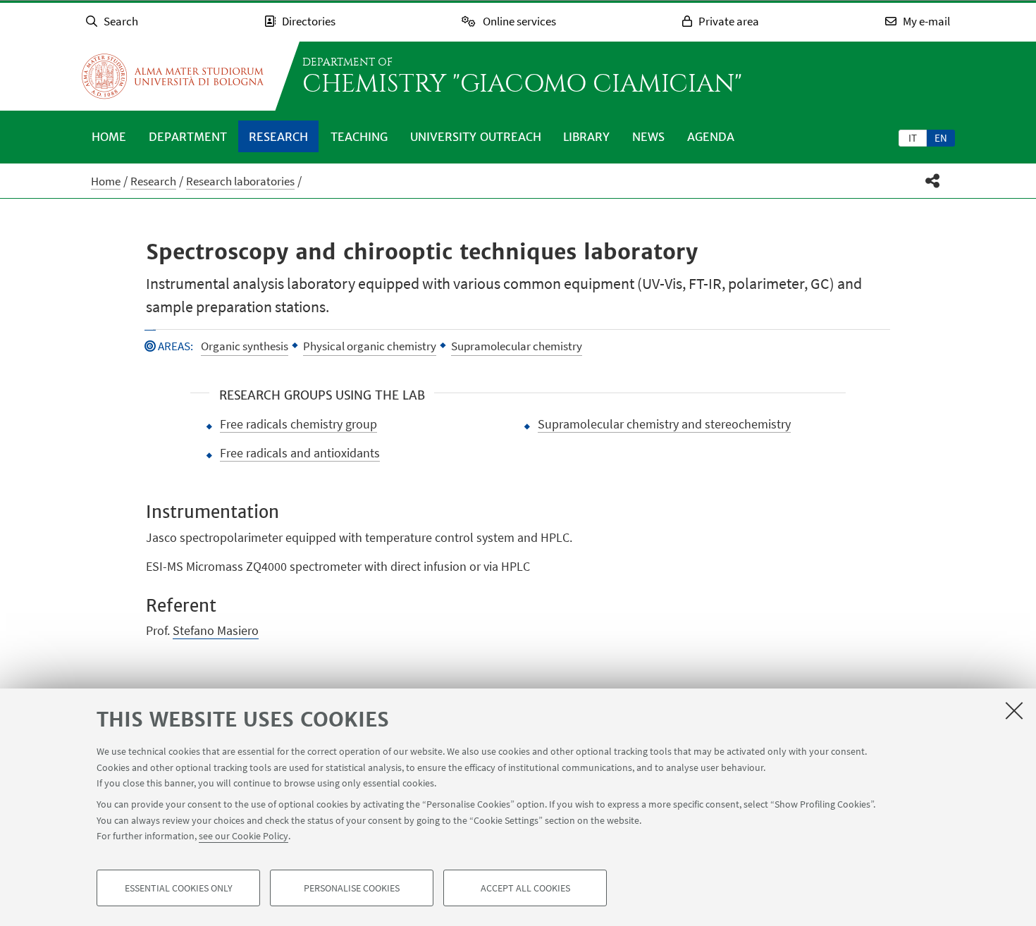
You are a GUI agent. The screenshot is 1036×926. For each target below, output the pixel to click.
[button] (932, 180)
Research (278, 137)
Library (586, 137)
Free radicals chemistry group (298, 424)
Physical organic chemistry (369, 346)
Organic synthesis (244, 346)
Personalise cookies (352, 888)
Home (109, 137)
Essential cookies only (179, 888)
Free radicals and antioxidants (300, 453)
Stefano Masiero (216, 630)
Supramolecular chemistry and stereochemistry (664, 424)
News (648, 137)
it (912, 137)
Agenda (710, 137)
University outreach (475, 137)
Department (188, 137)
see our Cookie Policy (243, 835)
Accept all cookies (525, 888)
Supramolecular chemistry (516, 346)
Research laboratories (240, 181)
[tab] (913, 137)
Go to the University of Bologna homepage (172, 76)
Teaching (359, 137)
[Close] (1014, 710)
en (941, 137)
